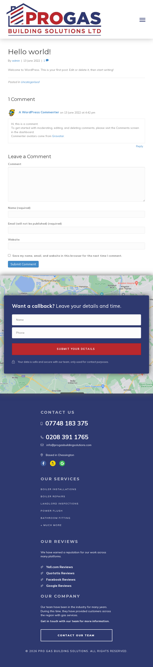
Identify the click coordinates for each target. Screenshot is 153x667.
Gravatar (58, 136)
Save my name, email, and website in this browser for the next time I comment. (67, 256)
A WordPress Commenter (39, 112)
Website (14, 239)
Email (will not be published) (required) (35, 223)
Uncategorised (30, 82)
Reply (139, 146)
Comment (14, 164)
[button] (142, 20)
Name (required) (19, 208)
